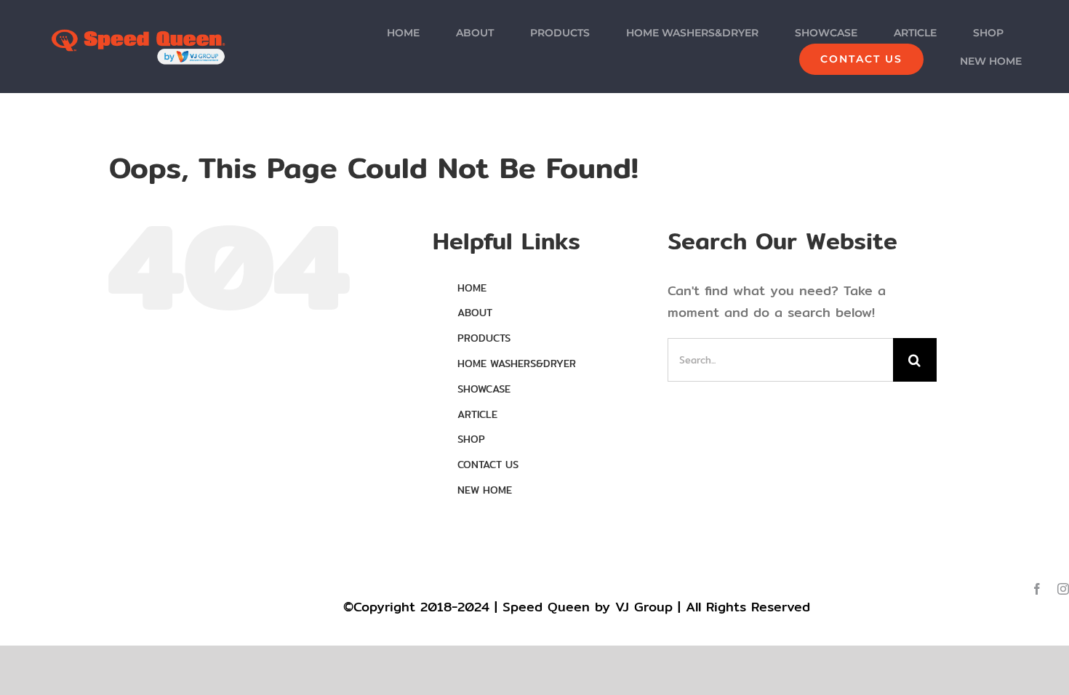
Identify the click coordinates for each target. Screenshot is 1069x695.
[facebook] (1037, 589)
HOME (472, 288)
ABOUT (474, 313)
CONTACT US (488, 465)
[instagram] (1063, 589)
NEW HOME (484, 490)
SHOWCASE (484, 389)
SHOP (471, 439)
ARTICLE (477, 414)
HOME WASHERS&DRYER (516, 363)
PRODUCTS (484, 338)
